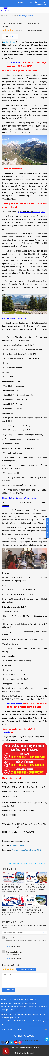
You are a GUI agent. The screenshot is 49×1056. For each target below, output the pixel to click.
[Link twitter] (11, 1042)
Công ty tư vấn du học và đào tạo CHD (26, 1040)
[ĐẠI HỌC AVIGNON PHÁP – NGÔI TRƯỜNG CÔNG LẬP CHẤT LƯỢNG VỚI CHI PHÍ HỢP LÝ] (36, 878)
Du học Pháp (9, 42)
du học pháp (11, 863)
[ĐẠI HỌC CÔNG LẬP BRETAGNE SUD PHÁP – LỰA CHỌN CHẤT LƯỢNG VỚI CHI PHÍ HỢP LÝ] (13, 878)
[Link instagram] (20, 1042)
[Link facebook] (3, 1042)
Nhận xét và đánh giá (10, 965)
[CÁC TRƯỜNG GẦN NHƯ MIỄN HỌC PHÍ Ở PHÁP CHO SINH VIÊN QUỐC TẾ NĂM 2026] (13, 901)
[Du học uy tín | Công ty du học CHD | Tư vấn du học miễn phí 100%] (5, 10)
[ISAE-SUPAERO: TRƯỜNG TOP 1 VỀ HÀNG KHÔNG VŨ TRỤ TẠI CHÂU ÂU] (36, 901)
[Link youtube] (16, 1042)
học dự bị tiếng (22, 863)
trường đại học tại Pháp (36, 863)
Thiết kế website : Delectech (24, 1053)
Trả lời (8, 946)
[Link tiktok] (7, 1042)
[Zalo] (47, 1039)
